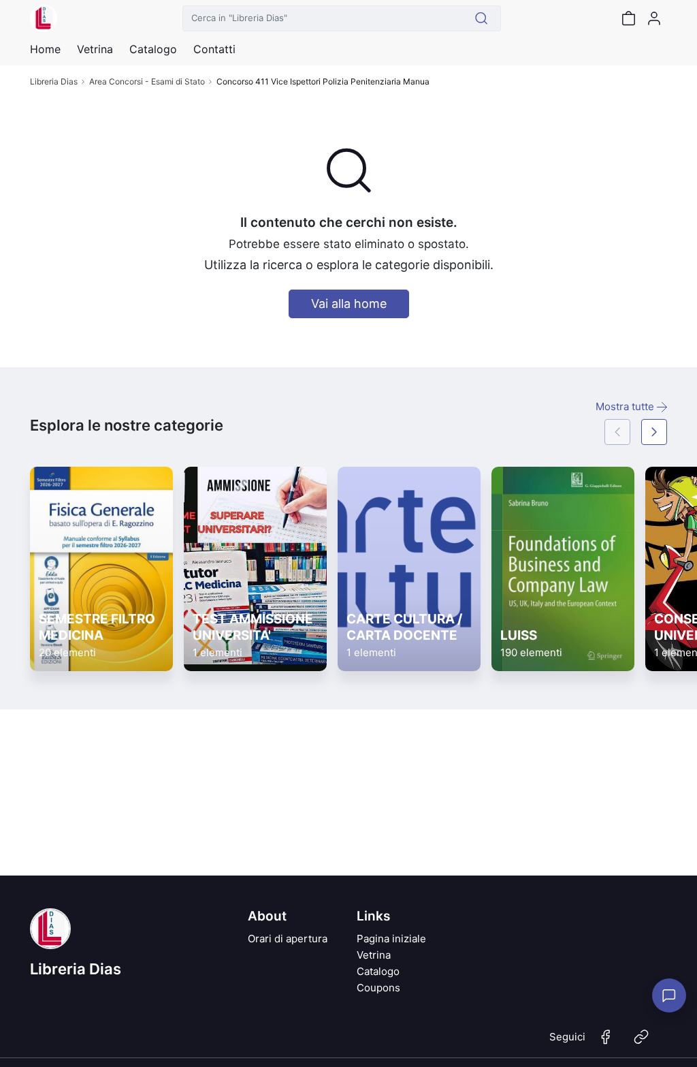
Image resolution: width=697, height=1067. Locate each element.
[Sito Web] (641, 1042)
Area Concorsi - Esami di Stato (147, 81)
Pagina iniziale (391, 938)
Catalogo (153, 49)
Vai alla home (349, 303)
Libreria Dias (54, 81)
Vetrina (374, 954)
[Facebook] (605, 1042)
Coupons (378, 987)
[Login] (654, 18)
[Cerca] (481, 18)
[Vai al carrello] (628, 18)
